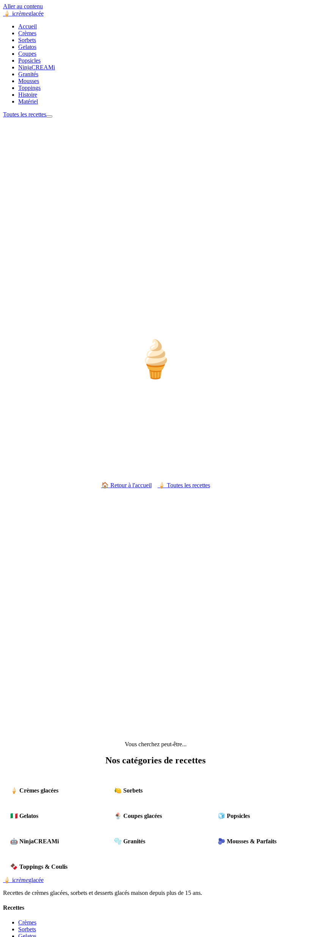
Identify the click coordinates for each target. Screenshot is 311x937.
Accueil (27, 26)
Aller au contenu (23, 6)
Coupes (27, 53)
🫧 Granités (129, 841)
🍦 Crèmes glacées (34, 790)
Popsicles (29, 60)
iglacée (23, 13)
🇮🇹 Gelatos (24, 816)
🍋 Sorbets (128, 790)
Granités (28, 74)
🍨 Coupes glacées (138, 816)
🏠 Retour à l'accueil (126, 485)
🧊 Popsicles (234, 816)
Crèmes (27, 33)
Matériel (28, 101)
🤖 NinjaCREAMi (34, 841)
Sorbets (27, 40)
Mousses (28, 81)
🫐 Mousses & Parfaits (247, 841)
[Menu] (49, 116)
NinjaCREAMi (36, 67)
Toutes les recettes (24, 114)
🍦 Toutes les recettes (184, 485)
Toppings (29, 88)
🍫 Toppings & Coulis (39, 866)
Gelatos (27, 47)
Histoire (27, 94)
